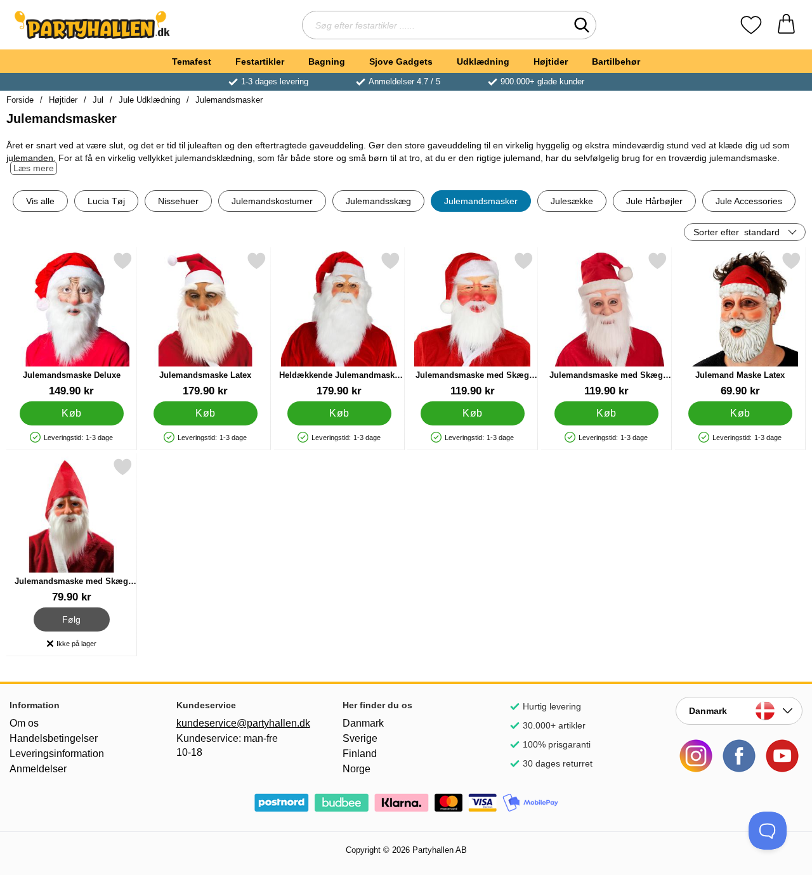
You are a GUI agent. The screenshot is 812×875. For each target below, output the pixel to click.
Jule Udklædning (149, 100)
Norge (356, 768)
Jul (98, 100)
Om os (24, 723)
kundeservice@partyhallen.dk (239, 723)
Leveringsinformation (57, 753)
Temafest (191, 61)
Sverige (360, 738)
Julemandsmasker (229, 100)
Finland (360, 753)
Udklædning (483, 61)
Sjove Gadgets (401, 61)
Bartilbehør (616, 61)
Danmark (363, 723)
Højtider (551, 61)
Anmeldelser (38, 768)
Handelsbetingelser (54, 738)
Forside (20, 100)
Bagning (326, 61)
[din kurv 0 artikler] (786, 25)
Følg (72, 618)
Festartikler (259, 61)
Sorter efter (736, 232)
